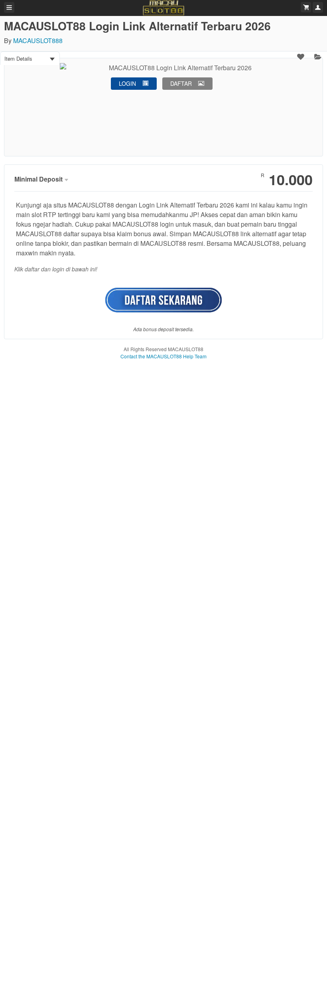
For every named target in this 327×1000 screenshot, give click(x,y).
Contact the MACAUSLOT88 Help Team (163, 356)
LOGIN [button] (127, 83)
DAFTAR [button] (181, 83)
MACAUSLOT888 (38, 40)
